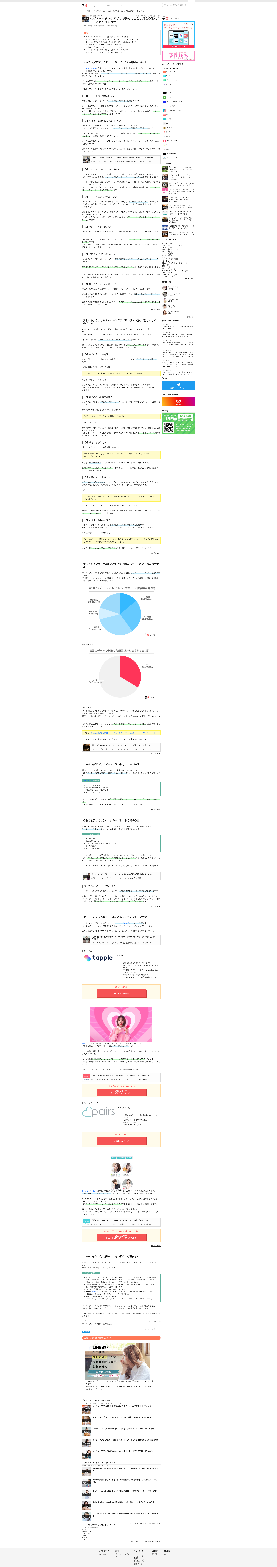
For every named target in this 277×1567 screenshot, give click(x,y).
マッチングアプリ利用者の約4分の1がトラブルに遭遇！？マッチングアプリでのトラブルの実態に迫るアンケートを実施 (178, 354)
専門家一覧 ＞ (191, 317)
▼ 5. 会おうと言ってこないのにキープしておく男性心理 (103, 47)
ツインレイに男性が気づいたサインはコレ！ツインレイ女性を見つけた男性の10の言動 (182, 177)
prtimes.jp (89, 644)
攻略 (164, 247)
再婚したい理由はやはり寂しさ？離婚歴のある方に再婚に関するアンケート (177, 335)
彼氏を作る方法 (168, 251)
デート (121, 5)
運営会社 (155, 1554)
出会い (159, 16)
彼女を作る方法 (168, 249)
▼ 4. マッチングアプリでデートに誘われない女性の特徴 (103, 44)
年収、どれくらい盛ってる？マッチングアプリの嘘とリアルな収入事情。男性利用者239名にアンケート (177, 364)
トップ (101, 5)
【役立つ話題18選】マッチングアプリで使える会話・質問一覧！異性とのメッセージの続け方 (124, 157)
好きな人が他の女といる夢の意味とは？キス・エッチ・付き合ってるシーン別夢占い (182, 220)
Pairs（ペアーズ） (124, 1108)
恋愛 (108, 5)
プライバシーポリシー (140, 1560)
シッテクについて (102, 1554)
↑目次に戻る (156, 310)
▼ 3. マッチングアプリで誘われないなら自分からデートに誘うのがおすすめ (110, 42)
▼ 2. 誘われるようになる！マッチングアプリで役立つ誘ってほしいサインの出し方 (112, 39)
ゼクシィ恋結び (86, 1533)
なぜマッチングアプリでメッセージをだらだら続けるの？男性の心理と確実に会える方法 (122, 874)
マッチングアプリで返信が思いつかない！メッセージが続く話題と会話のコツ (123, 1451)
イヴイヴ (165, 276)
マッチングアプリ (141, 16)
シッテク (191, 0)
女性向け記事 (151, 16)
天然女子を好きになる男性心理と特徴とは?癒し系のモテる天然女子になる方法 (123, 1502)
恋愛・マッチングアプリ (94, 11)
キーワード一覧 (188, 278)
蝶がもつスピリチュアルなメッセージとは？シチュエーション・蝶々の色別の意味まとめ (182, 169)
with (83, 1539)
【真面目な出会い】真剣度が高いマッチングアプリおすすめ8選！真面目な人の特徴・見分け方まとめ (123, 938)
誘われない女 (88, 780)
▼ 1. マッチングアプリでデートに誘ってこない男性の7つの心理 (106, 37)
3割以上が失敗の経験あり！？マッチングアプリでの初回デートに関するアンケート (122, 733)
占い (114, 5)
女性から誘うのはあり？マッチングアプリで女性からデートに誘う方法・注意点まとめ (121, 745)
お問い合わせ (138, 1564)
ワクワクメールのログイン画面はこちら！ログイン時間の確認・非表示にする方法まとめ (182, 192)
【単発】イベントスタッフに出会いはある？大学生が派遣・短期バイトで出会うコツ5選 (182, 200)
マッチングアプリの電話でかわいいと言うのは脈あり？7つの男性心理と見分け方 (124, 1429)
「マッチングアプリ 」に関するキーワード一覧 (147, 1541)
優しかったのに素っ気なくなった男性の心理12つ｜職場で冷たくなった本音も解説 (125, 1491)
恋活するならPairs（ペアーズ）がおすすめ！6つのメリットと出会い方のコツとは (120, 1220)
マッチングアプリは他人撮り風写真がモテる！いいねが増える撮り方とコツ (122, 1406)
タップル (120, 956)
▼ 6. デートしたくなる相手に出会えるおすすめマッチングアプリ (106, 50)
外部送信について (139, 1562)
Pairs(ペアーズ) (86, 1531)
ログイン (166, 1554)
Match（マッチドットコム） (173, 263)
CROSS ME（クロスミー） (173, 271)
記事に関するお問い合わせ (153, 1329)
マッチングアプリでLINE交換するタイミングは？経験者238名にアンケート (178, 373)
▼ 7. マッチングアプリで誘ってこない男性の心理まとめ (103, 52)
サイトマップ (138, 1554)
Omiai (84, 1535)
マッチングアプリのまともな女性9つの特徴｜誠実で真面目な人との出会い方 (122, 1417)
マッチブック (167, 269)
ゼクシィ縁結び (168, 253)
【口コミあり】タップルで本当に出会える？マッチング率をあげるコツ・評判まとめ (120, 1075)
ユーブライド (86, 1530)
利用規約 (136, 1558)
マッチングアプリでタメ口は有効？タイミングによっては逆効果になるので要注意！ (125, 1440)
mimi (164, 267)
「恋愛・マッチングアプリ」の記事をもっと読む (146, 1523)
